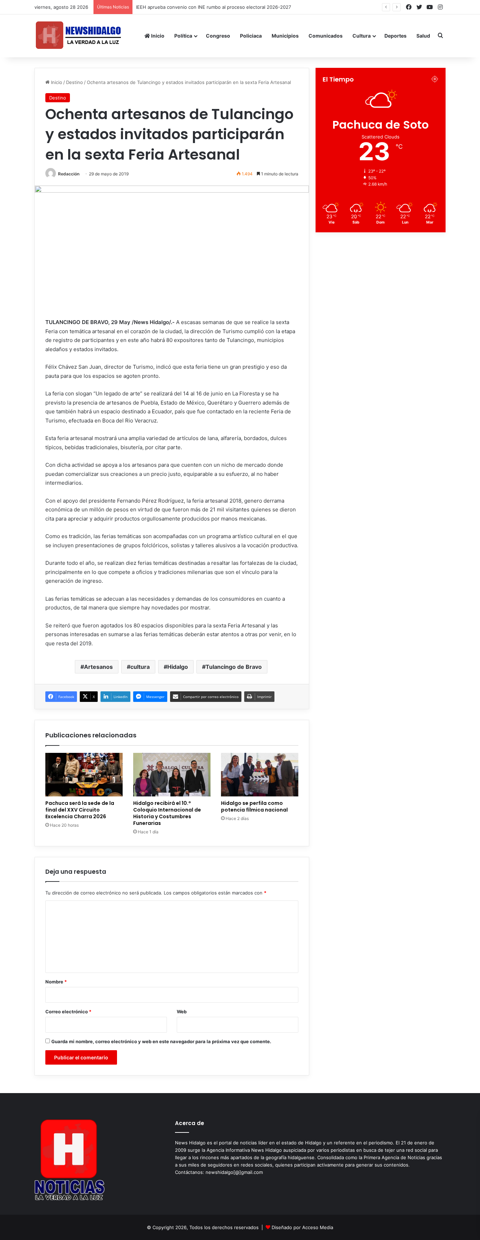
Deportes (395, 36)
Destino (74, 82)
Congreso (218, 36)
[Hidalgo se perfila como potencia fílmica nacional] (259, 774)
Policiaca (251, 36)
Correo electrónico (68, 1011)
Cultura (361, 36)
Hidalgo (177, 666)
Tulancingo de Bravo (234, 666)
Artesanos (98, 666)
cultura (140, 666)
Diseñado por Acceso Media (302, 1227)
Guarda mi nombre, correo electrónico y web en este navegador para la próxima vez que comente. (161, 1041)
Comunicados (326, 36)
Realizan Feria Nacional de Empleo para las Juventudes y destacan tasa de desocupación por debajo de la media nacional (271, 7)
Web (182, 1011)
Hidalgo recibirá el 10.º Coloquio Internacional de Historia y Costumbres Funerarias (167, 813)
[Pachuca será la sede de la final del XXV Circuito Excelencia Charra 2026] (84, 774)
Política (183, 36)
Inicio (157, 36)
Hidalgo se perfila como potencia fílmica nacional (254, 806)
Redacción (68, 173)
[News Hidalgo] (78, 35)
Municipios (285, 36)
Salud (423, 36)
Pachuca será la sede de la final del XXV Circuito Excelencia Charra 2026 (79, 810)
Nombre (56, 981)
